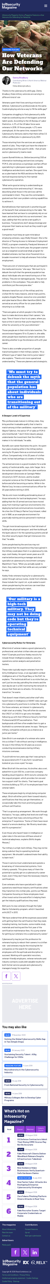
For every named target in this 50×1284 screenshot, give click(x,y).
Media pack (6, 1245)
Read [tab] (9, 1129)
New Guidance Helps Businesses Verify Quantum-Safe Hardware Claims (31, 1170)
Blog (7, 1035)
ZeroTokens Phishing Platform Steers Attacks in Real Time (32, 1197)
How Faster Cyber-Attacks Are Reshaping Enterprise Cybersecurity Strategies (32, 1185)
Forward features (31, 1229)
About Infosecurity (9, 1229)
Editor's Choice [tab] (41, 1129)
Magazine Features (32, 15)
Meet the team (7, 1232)
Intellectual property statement (13, 1278)
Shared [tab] (20, 1129)
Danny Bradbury (20, 77)
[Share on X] (16, 976)
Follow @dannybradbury (22, 86)
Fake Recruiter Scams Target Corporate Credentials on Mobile (31, 1213)
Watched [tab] (30, 1129)
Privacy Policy (25, 1275)
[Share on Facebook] (6, 976)
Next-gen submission (33, 1236)
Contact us (6, 1236)
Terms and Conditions (10, 1275)
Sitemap (16, 1281)
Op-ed (27, 1232)
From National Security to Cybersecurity (23, 1085)
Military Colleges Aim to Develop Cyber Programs (22, 1098)
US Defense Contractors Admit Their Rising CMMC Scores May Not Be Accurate (32, 1142)
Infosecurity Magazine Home (12, 15)
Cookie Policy (7, 1281)
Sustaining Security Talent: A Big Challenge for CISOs (20, 1055)
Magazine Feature (11, 49)
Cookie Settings (32, 1278)
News (7, 1081)
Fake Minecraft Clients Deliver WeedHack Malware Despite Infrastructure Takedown (31, 1156)
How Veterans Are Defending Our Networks (23, 16)
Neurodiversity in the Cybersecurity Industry (21, 1071)
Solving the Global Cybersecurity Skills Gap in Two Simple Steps (24, 1040)
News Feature (24, 1178)
